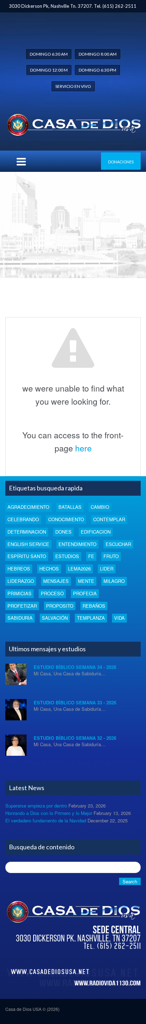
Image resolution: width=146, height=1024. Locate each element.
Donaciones (121, 161)
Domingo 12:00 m (49, 70)
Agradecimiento (28, 506)
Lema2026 (79, 568)
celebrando (23, 519)
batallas (70, 506)
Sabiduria (20, 617)
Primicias (19, 593)
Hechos (49, 568)
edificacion (96, 531)
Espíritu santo (26, 556)
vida (119, 617)
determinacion (26, 531)
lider (106, 568)
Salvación (55, 617)
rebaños (94, 605)
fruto (111, 556)
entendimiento (77, 544)
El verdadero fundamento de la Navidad (45, 820)
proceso (52, 593)
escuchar (118, 544)
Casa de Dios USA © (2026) (32, 1009)
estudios (67, 556)
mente (86, 581)
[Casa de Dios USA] (73, 123)
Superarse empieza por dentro (36, 805)
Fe (91, 556)
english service (28, 544)
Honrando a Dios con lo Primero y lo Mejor (48, 813)
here (83, 448)
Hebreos (18, 568)
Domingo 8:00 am (98, 54)
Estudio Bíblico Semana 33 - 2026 (75, 702)
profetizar (22, 605)
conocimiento (66, 519)
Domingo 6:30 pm (97, 70)
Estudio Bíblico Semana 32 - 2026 (75, 738)
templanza (91, 617)
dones (63, 531)
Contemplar (109, 519)
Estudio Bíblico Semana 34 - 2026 (75, 667)
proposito (59, 605)
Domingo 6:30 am (49, 54)
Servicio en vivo (73, 86)
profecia (85, 593)
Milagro (114, 581)
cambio (100, 506)
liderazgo (20, 581)
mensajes (56, 581)
